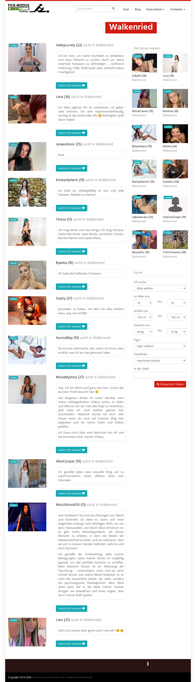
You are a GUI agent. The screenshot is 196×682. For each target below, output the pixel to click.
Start (126, 9)
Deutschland (154, 9)
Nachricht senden (70, 85)
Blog (137, 9)
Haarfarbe (140, 354)
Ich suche (140, 282)
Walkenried (104, 45)
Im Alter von (142, 296)
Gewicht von (142, 325)
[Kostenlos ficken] (28, 9)
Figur (137, 340)
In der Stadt (141, 368)
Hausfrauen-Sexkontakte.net (48, 677)
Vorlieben (176, 9)
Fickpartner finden (171, 384)
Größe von (141, 311)
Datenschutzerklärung (79, 677)
